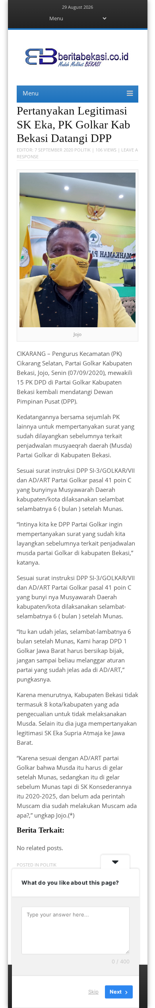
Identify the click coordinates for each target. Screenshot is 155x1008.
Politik (82, 150)
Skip (93, 992)
